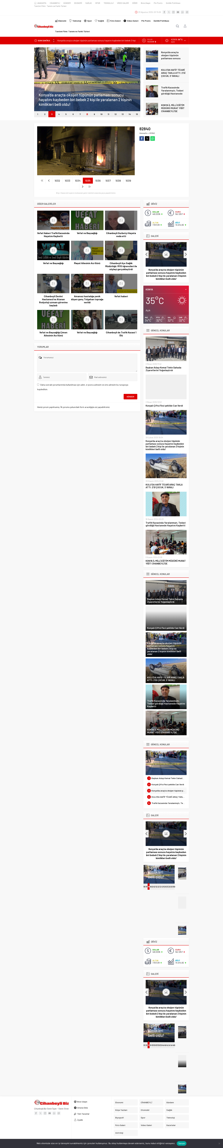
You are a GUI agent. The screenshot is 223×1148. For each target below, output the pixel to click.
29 (172, 886)
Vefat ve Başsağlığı (87, 233)
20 (153, 886)
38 (159, 1045)
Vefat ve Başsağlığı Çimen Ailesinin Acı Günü (53, 334)
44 (172, 1045)
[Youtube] (178, 12)
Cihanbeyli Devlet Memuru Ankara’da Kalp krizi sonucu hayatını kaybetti (173, 110)
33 (149, 1045)
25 (163, 886)
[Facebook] (164, 12)
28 (170, 886)
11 (108, 114)
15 (137, 114)
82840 (152, 133)
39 (161, 1045)
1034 (77, 180)
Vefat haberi (121, 296)
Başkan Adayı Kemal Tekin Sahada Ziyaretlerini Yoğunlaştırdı (163, 369)
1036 (98, 180)
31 (144, 1045)
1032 (57, 180)
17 (146, 886)
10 (101, 114)
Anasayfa (143, 133)
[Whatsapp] (182, 12)
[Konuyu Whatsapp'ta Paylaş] (152, 138)
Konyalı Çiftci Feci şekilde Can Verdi (164, 405)
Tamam (181, 1143)
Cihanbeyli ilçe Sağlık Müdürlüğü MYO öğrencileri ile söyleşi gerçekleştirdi (121, 266)
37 (157, 1045)
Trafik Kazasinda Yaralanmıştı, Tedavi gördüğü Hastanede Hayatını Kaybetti (172, 74)
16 (144, 886)
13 (123, 114)
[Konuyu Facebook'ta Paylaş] (141, 138)
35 (153, 1045)
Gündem (42, 95)
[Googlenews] (187, 12)
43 (170, 1045)
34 (151, 1045)
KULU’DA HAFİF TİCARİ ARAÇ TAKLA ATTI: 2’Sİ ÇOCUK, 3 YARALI (87, 40)
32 (147, 1045)
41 (165, 1045)
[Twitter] (169, 12)
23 (159, 886)
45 (174, 1045)
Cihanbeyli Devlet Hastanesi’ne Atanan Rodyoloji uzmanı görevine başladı (53, 301)
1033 (67, 180)
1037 (108, 180)
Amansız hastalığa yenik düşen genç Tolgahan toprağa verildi (87, 299)
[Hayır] (219, 1143)
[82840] (86, 174)
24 (161, 886)
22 (157, 886)
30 (174, 886)
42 (167, 1045)
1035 (88, 180)
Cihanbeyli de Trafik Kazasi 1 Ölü (121, 334)
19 (151, 886)
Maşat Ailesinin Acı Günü (87, 263)
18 (149, 886)
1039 (128, 180)
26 (165, 886)
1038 (118, 180)
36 (155, 1045)
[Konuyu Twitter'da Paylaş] (147, 138)
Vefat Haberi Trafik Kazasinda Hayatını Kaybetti (53, 234)
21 (155, 886)
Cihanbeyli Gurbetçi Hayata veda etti (121, 234)
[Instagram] (173, 12)
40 (163, 1045)
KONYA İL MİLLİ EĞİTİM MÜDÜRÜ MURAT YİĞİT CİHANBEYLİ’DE (172, 90)
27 (167, 886)
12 (116, 114)
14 (130, 114)
